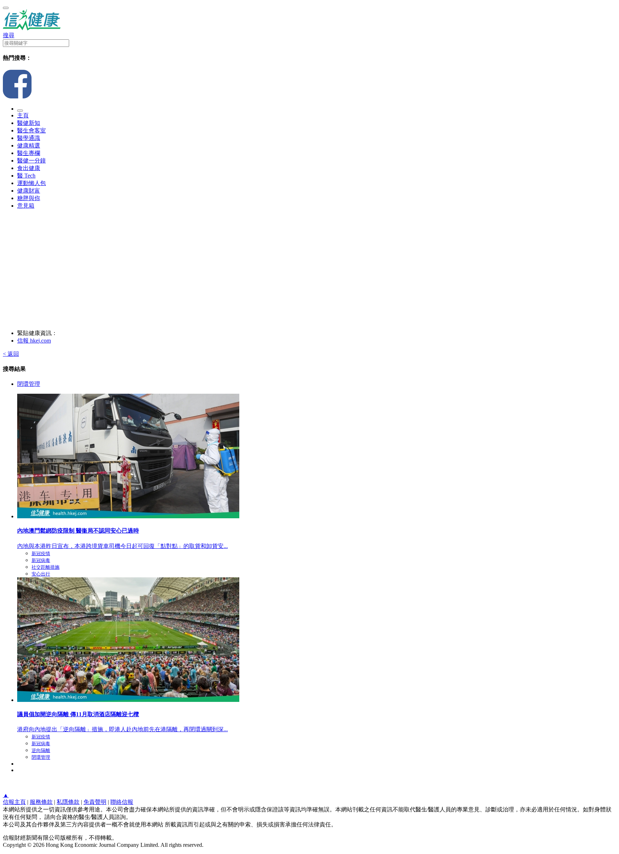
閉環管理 (28, 384)
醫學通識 (28, 138)
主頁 (23, 115)
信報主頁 (14, 802)
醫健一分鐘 (31, 160)
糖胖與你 (28, 198)
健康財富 (28, 191)
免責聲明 (94, 802)
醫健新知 (28, 123)
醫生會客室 (31, 130)
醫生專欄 (28, 153)
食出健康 (28, 168)
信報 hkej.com (34, 341)
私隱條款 (68, 802)
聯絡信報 (121, 802)
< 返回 (11, 354)
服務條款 (41, 802)
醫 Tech (26, 176)
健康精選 (28, 145)
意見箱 (25, 206)
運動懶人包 (31, 183)
